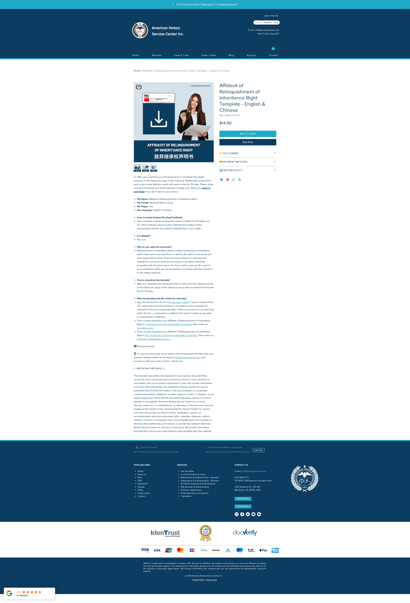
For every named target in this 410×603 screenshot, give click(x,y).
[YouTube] (253, 514)
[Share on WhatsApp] (234, 180)
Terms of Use (211, 580)
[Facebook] (242, 514)
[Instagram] (237, 514)
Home (137, 70)
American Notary (166, 28)
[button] (273, 48)
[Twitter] (248, 514)
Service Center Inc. (168, 34)
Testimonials (144, 493)
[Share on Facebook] (221, 180)
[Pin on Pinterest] (228, 180)
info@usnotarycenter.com (267, 30)
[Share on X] (240, 180)
